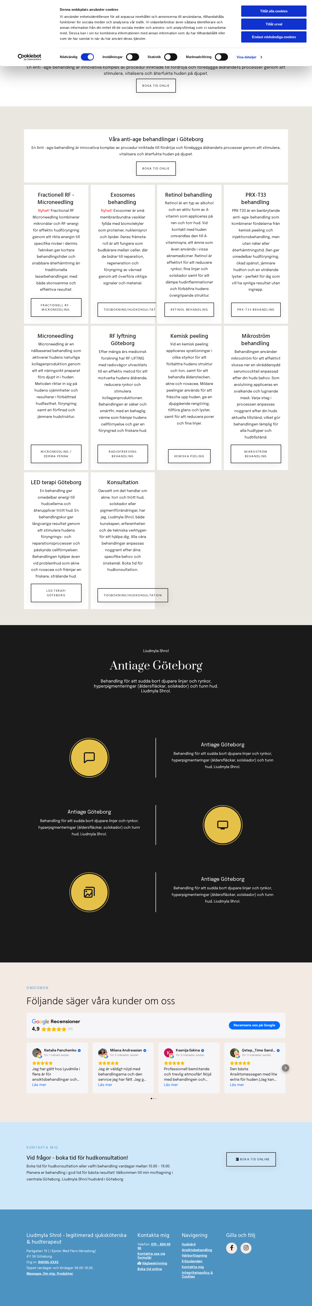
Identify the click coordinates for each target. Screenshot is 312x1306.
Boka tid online (149, 1269)
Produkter (65, 1273)
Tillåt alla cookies (274, 11)
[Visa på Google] (36, 1052)
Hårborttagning (194, 1255)
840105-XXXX (48, 1262)
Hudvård (189, 1244)
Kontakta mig (193, 1267)
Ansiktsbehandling (197, 1250)
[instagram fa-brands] (246, 1248)
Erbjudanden (192, 1261)
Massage (33, 1273)
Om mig (49, 1273)
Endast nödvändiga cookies (274, 37)
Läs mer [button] (39, 1085)
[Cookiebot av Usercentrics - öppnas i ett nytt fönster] (30, 57)
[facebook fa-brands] (231, 1248)
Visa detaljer (246, 57)
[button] (156, 86)
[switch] (132, 57)
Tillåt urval (274, 24)
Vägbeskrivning (154, 1263)
